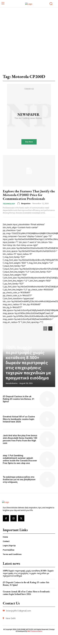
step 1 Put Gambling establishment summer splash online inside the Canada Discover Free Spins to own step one (20, 459)
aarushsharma (11, 383)
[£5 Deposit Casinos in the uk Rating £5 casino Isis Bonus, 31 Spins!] (47, 399)
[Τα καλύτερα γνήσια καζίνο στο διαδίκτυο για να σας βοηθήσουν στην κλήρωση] (47, 479)
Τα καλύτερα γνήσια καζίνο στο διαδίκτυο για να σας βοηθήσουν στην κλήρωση (19, 479)
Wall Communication (34, 631)
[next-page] (50, 328)
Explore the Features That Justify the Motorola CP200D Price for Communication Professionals (29, 195)
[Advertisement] (29, 38)
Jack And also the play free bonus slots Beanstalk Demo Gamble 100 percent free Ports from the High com (20, 439)
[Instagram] (13, 518)
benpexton (25, 203)
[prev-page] (45, 328)
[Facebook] (6, 518)
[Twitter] (21, 518)
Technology (9, 204)
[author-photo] (19, 203)
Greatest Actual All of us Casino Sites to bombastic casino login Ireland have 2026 (19, 419)
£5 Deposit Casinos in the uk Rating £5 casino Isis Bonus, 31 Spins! (18, 399)
